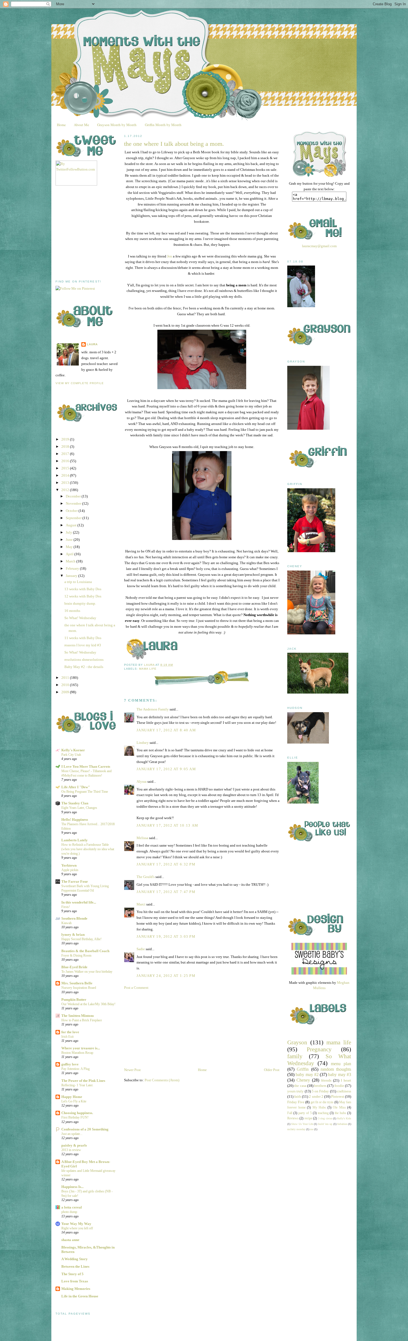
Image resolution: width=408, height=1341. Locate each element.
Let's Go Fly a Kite (73, 1101)
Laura (92, 344)
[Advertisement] (97, 232)
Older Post (271, 1070)
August (71, 525)
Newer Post (132, 1070)
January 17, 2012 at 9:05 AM (166, 769)
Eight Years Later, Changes (79, 808)
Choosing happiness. (77, 1113)
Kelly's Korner (73, 750)
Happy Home (71, 1097)
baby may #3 (339, 1074)
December (74, 496)
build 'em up (325, 1123)
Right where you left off (77, 1228)
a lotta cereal (71, 1207)
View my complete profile (80, 383)
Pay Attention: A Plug (75, 1069)
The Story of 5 (72, 1274)
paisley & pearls (74, 1145)
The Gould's (146, 877)
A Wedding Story (74, 1259)
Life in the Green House (79, 1296)
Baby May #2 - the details (83, 667)
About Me (81, 124)
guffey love (70, 1064)
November (74, 503)
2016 (65, 461)
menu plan (341, 1063)
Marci (141, 904)
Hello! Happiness (74, 819)
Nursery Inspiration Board (78, 988)
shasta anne (70, 1240)
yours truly (295, 1091)
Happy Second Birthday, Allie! (81, 939)
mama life (148, 668)
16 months (72, 611)
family (295, 1056)
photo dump (69, 1212)
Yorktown (69, 865)
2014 (65, 475)
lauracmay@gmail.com (319, 246)
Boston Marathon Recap (77, 1053)
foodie (339, 1086)
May (70, 547)
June (70, 539)
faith (297, 1096)
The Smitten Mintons (77, 1016)
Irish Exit (67, 1037)
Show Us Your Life (302, 1123)
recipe (308, 1118)
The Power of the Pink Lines (83, 1081)
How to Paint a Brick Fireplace (81, 1020)
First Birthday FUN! (75, 1117)
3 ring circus (325, 1118)
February (73, 568)
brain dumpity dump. (80, 603)
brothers (320, 1086)
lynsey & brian (73, 934)
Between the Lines (75, 1266)
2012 (65, 490)
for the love (70, 1032)
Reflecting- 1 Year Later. (77, 1085)
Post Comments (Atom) (162, 1080)
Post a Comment (136, 987)
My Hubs (319, 1107)
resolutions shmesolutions (84, 659)
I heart (346, 1080)
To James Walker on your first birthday (86, 972)
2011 (65, 677)
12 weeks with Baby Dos (82, 596)
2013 (65, 483)
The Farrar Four (74, 881)
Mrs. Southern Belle (76, 983)
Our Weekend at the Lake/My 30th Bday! (88, 1004)
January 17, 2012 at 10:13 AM (167, 825)
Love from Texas (74, 1281)
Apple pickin (69, 870)
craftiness (344, 1091)
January (72, 576)
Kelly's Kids (344, 1118)
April (70, 554)
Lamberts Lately (74, 840)
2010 (65, 685)
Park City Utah (71, 755)
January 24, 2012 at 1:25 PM (166, 976)
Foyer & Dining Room (76, 955)
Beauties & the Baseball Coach (85, 951)
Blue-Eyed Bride (74, 967)
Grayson (297, 1042)
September (74, 518)
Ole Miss (339, 1107)
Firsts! (65, 907)
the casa (300, 1086)
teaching (323, 1113)
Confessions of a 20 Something (85, 1129)
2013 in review (71, 1150)
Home (61, 124)
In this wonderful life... (78, 902)
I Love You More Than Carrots (85, 766)
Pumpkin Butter (73, 999)
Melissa (142, 838)
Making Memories (75, 1289)
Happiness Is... (72, 1187)
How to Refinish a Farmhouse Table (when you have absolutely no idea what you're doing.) (87, 849)
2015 (65, 468)
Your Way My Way (76, 1224)
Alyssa (142, 781)
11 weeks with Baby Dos (82, 638)
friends (326, 1080)
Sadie (141, 949)
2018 (65, 446)
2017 (65, 454)
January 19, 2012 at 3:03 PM (166, 936)
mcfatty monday (296, 1129)
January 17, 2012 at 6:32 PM (166, 864)
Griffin (303, 1069)
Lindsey (143, 742)
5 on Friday (320, 1091)
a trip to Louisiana (78, 582)
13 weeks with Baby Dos (82, 589)
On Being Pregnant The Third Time (84, 792)
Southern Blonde (74, 918)
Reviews (293, 1118)
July (69, 532)
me (311, 1129)
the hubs (340, 1113)
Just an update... (71, 1134)
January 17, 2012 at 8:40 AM (166, 730)
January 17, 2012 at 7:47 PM (166, 892)
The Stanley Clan (74, 803)
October (72, 511)
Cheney (303, 1080)
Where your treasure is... (80, 1048)
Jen (169, 256)
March (71, 561)
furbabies (342, 1123)
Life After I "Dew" (75, 787)
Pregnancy (319, 1049)
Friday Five (295, 1102)
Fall (289, 1113)
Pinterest (337, 1096)
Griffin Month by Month (163, 124)
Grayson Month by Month (117, 124)
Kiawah (66, 923)
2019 (65, 439)
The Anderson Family (153, 709)
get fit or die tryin (322, 1102)
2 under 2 (316, 1096)
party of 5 (305, 1113)
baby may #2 (307, 1074)
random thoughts (336, 1069)
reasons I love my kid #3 (82, 645)
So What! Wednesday (80, 618)
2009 (65, 692)
